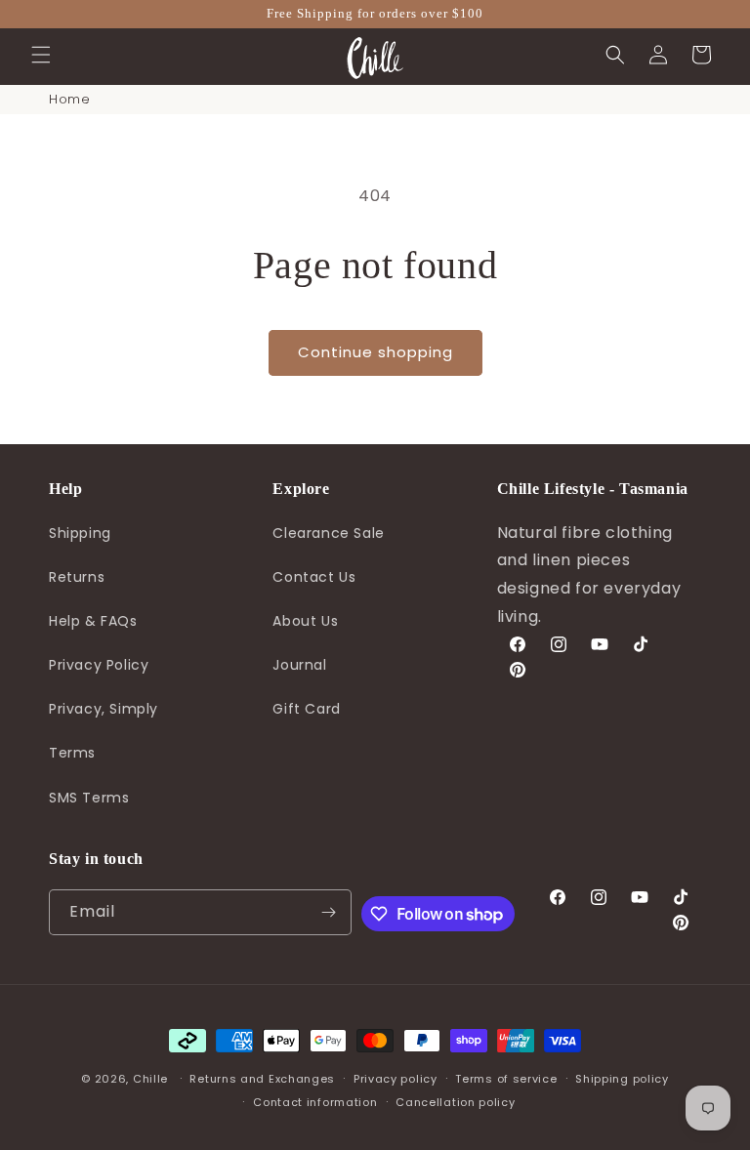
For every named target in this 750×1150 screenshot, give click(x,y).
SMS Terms (89, 797)
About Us (305, 621)
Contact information (315, 1102)
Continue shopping (375, 352)
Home (69, 99)
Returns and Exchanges (262, 1079)
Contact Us (313, 577)
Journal (299, 665)
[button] (41, 54)
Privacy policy (396, 1079)
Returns (76, 577)
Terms (72, 752)
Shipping (80, 533)
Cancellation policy (455, 1102)
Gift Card (306, 709)
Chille (150, 1079)
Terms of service (506, 1079)
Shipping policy (622, 1079)
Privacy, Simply (103, 709)
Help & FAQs (93, 621)
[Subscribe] (329, 912)
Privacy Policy (98, 665)
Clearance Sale (328, 533)
